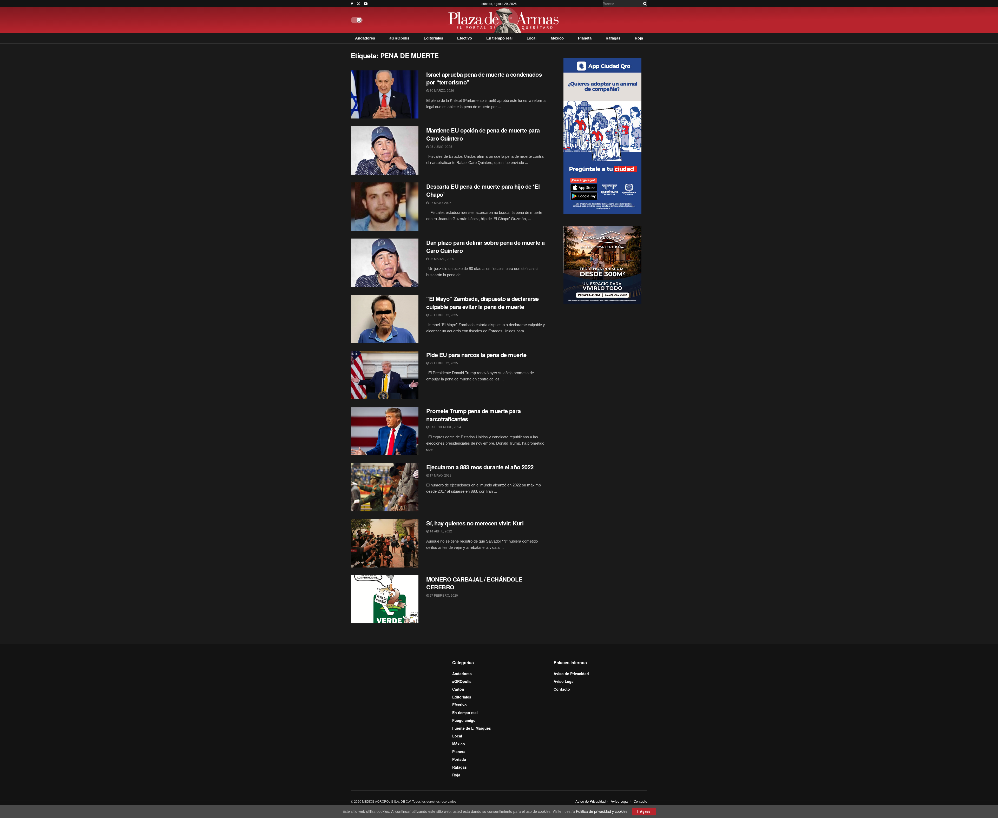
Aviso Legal (564, 681)
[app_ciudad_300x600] (602, 135)
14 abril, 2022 (440, 531)
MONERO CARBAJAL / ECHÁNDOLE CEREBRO (474, 583)
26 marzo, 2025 (441, 258)
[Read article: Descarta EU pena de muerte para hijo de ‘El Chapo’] (384, 206)
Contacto (562, 689)
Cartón (458, 689)
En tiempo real (499, 38)
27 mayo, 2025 (440, 202)
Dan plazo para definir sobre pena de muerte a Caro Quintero (485, 246)
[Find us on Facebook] (352, 3)
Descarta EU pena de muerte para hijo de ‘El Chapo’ (483, 190)
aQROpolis (399, 38)
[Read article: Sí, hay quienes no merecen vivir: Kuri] (384, 543)
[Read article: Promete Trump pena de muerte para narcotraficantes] (384, 431)
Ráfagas (613, 38)
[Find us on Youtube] (365, 3)
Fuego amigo (464, 720)
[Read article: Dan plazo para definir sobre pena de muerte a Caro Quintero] (384, 263)
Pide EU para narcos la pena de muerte (476, 355)
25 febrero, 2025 (443, 315)
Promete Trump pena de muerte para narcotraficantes (473, 415)
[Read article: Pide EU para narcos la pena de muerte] (384, 375)
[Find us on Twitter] (358, 3)
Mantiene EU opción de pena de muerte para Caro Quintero (483, 134)
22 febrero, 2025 (443, 363)
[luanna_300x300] (602, 264)
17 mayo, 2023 (440, 475)
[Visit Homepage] (505, 20)
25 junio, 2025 (440, 146)
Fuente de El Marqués (471, 728)
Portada (459, 759)
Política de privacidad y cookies (601, 811)
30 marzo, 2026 (441, 90)
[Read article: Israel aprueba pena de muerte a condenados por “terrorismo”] (384, 94)
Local (531, 38)
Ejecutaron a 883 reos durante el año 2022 (480, 467)
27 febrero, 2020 (443, 595)
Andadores (365, 38)
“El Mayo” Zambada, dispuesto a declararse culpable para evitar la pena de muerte (482, 302)
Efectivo (464, 38)
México (557, 38)
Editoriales (433, 38)
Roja (639, 38)
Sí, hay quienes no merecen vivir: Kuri (474, 523)
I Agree (644, 811)
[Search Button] (644, 3)
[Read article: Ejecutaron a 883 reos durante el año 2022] (384, 487)
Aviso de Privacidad (571, 673)
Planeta (585, 38)
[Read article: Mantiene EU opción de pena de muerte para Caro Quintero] (384, 150)
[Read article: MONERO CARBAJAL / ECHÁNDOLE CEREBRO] (384, 599)
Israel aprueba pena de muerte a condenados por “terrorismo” (484, 78)
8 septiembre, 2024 (445, 427)
